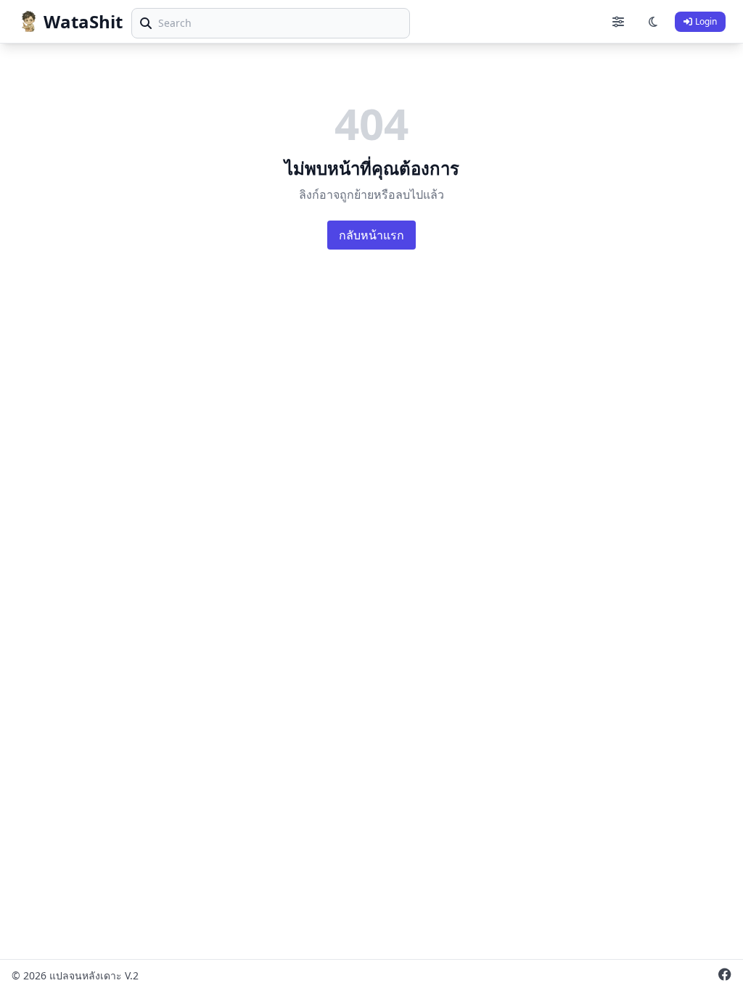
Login (706, 21)
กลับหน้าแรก (371, 235)
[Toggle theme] (653, 22)
